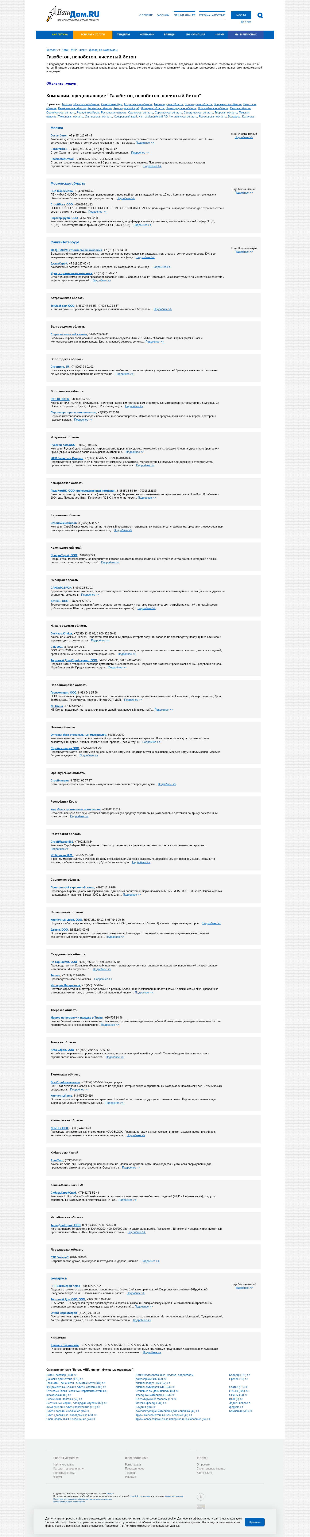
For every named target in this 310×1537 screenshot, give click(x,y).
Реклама (130, 1476)
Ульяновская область (98, 116)
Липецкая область (152, 108)
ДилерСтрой (59, 263)
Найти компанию (63, 1464)
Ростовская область (114, 112)
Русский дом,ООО (63, 445)
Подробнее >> (244, 137)
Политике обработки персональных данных (152, 1525)
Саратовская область (168, 112)
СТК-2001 (57, 646)
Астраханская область (138, 104)
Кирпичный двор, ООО (66, 919)
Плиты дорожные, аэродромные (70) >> (71, 1415)
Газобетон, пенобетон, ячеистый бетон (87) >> (75, 1383)
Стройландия (60, 780)
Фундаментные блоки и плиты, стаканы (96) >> (76, 1387)
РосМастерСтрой (62, 159)
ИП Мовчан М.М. (62, 855)
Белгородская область (168, 104)
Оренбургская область (60, 112)
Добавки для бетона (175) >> (64, 1378)
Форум (219, 34)
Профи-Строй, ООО (64, 555)
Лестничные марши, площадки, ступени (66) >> (76, 1403)
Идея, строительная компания (71, 273)
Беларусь (234, 116)
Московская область (86, 104)
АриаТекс (57, 1160)
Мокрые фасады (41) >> (151, 1403)
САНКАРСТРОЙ (61, 587)
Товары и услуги (93, 34)
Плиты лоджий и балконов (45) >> (68, 1411)
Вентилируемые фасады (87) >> (156, 1399)
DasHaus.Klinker (61, 633)
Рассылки (163, 15)
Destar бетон (59, 135)
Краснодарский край (126, 108)
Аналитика (60, 34)
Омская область (240, 108)
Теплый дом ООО (62, 305)
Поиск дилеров (134, 1468)
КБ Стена (57, 706)
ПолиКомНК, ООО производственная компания (83, 490)
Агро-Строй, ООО (62, 1049)
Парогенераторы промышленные (73, 412)
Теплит (55, 975)
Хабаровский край (125, 116)
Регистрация (133, 1464)
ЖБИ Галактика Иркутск (67, 458)
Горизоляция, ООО (63, 692)
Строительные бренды (211, 1468)
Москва (67, 104)
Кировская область (100, 108)
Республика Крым (88, 112)
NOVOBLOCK (59, 1128)
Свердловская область (198, 112)
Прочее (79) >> (238, 1378)
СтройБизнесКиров (64, 523)
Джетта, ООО (59, 929)
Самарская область (140, 112)
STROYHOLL (59, 149)
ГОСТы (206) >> (239, 1391)
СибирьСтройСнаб (63, 1192)
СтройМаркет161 (62, 841)
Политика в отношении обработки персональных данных (82, 1499)
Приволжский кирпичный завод (72, 887)
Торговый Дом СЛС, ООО (68, 1299)
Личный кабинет (184, 15)
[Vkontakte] (200, 1497)
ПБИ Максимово (62, 191)
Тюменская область (70, 116)
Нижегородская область (181, 108)
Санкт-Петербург (111, 104)
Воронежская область (228, 104)
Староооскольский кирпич (69, 334)
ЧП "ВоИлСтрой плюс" (66, 1285)
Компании (147, 34)
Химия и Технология (65, 1345)
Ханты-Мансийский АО (153, 116)
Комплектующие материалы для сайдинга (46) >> (167, 1411)
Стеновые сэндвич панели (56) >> (157, 1391)
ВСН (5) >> (236, 1399)
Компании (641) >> (241, 1411)
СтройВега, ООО (62, 204)
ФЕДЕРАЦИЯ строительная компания (76, 250)
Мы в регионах (246, 34)
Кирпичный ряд (61, 1095)
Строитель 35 (60, 366)
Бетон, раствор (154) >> (61, 1374)
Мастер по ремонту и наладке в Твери (77, 1017)
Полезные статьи (64, 1472)
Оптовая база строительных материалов (78, 734)
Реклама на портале (212, 15)
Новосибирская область (213, 108)
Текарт (109, 1493)
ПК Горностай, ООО (64, 961)
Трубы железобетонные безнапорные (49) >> (164, 1415)
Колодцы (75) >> (239, 1374)
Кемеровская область (72, 108)
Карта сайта (204, 1472)
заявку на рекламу (174, 1496)
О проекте (146, 15)
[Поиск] (260, 15)
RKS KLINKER (60, 399)
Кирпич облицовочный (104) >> (155, 1387)
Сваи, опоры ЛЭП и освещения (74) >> (71, 1419)
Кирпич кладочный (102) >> (153, 1383)
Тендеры (123, 34)
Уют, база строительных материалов (76, 809)
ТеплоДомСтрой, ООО (66, 1225)
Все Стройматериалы (65, 1082)
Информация (195, 34)
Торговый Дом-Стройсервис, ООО (74, 660)
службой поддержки (140, 1496)
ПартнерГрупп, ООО (64, 218)
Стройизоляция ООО (65, 748)
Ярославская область (212, 116)
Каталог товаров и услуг (69, 1468)
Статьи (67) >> (238, 1387)
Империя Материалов (65, 985)
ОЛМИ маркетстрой (64, 1312)
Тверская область (226, 112)
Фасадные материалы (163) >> (155, 1395)
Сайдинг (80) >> (146, 1407)
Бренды (169, 34)
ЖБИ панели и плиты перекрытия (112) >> (73, 1407)
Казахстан (248, 116)
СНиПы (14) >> (238, 1395)
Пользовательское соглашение (69, 1502)
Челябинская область (183, 116)
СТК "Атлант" (60, 1257)
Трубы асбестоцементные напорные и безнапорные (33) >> (173, 1419)
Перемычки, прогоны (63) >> (64, 1399)
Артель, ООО (59, 601)
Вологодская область (198, 104)
